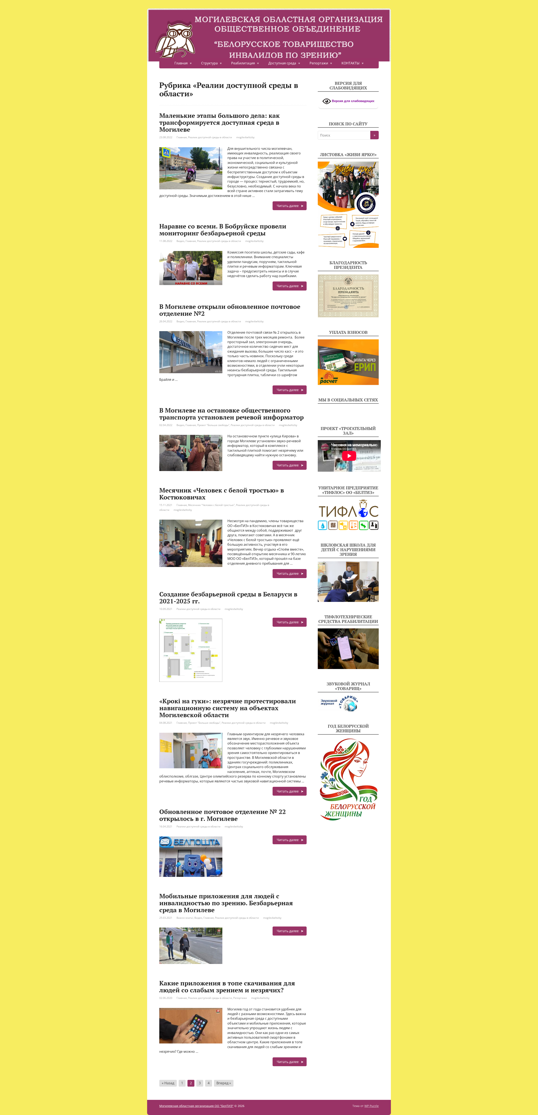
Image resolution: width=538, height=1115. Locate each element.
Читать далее (288, 205)
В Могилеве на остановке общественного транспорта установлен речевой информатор (231, 413)
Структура (209, 63)
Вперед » (223, 1083)
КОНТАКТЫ (351, 63)
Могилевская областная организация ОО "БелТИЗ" (196, 1106)
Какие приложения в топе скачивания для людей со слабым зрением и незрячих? (227, 986)
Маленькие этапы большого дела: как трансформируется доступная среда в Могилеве (219, 122)
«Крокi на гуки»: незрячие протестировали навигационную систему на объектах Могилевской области (227, 708)
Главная (181, 63)
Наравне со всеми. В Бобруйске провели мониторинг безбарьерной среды (222, 229)
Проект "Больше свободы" (213, 425)
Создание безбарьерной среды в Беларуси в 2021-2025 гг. (228, 597)
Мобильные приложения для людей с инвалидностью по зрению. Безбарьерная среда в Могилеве (226, 903)
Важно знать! (185, 918)
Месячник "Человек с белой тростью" (211, 505)
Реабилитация (243, 63)
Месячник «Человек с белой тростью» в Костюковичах (221, 493)
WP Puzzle (371, 1106)
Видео (180, 241)
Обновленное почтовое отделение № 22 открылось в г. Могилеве (222, 815)
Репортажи (319, 63)
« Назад (168, 1083)
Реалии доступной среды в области (210, 137)
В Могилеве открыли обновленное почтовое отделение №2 (229, 310)
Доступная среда (282, 63)
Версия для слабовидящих (352, 101)
